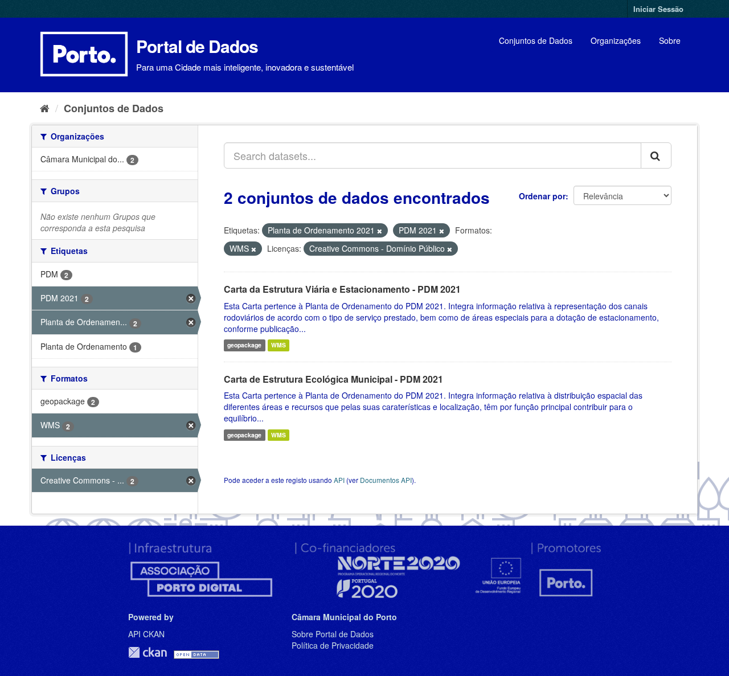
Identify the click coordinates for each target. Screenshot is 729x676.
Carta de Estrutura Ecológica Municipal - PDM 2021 (333, 379)
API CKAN (146, 634)
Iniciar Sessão (658, 8)
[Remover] (379, 230)
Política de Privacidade (333, 645)
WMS (278, 345)
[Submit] (656, 155)
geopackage (244, 345)
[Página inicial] (45, 107)
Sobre (670, 40)
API (339, 480)
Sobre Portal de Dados (333, 634)
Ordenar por (542, 196)
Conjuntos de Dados (535, 40)
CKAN (147, 652)
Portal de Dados (197, 46)
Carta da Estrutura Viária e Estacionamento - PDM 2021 (342, 289)
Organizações (616, 40)
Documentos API (386, 480)
